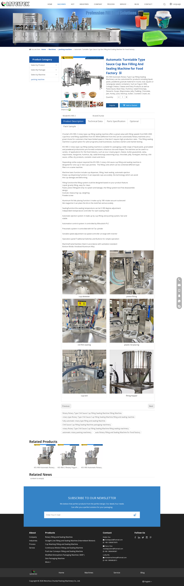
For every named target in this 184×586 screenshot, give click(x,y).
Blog (142, 572)
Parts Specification (116, 121)
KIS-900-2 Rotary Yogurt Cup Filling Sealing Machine (68, 467)
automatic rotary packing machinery (77, 432)
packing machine (37, 79)
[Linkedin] (139, 537)
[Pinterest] (150, 537)
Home (61, 572)
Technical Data (95, 121)
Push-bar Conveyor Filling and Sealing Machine (64, 551)
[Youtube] (147, 537)
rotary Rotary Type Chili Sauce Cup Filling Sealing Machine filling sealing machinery (96, 428)
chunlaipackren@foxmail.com (113, 549)
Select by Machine (38, 74)
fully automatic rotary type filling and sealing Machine (84, 421)
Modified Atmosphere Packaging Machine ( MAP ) (64, 555)
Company (33, 537)
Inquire (112, 105)
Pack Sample (69, 126)
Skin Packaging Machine (55, 558)
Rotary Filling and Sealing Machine (59, 537)
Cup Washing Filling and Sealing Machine (61, 544)
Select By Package (38, 70)
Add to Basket (131, 105)
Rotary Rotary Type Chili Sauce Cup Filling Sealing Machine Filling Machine (92, 413)
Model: (65, 116)
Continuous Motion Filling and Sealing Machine (64, 548)
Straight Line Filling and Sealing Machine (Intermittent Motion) (70, 540)
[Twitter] (143, 537)
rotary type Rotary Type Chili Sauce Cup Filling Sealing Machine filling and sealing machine (98, 417)
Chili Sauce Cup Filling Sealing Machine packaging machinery (87, 425)
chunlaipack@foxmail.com (114, 540)
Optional (134, 121)
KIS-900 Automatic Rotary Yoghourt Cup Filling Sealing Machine (92, 467)
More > (48, 562)
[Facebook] (135, 537)
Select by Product (38, 65)
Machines (89, 572)
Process (32, 544)
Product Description (73, 121)
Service (32, 548)
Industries (33, 540)
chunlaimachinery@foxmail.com (116, 558)
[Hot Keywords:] (164, 4)
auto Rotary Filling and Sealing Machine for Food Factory (117, 432)
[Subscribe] (134, 515)
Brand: (95, 116)
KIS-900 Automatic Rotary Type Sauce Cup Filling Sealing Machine (44, 467)
